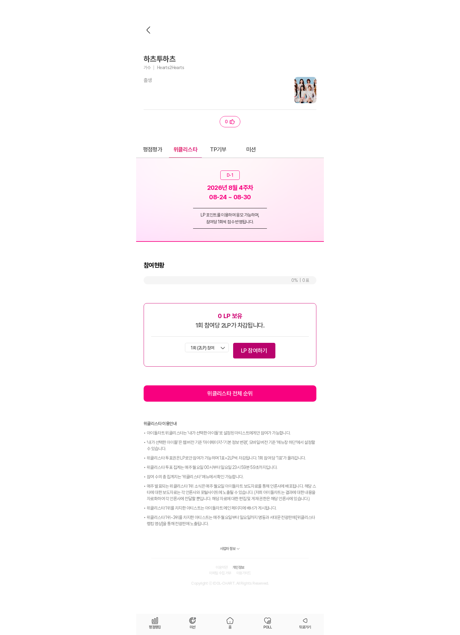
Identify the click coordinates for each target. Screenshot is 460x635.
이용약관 (221, 567)
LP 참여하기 (254, 350)
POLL (267, 627)
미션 (251, 149)
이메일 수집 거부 (220, 573)
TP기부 (218, 149)
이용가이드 (243, 573)
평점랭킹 (155, 627)
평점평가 (152, 149)
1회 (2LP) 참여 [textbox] (202, 347)
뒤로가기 (149, 30)
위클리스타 (185, 149)
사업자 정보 (227, 548)
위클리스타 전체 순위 (230, 393)
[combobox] (207, 347)
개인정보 (238, 567)
